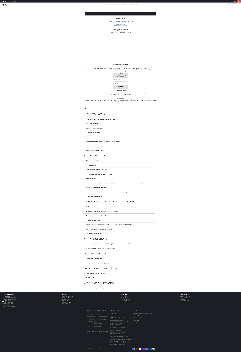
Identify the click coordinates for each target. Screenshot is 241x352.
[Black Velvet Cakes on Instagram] (5, 1)
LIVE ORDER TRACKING (10, 297)
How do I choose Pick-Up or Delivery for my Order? (99, 174)
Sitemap (88, 334)
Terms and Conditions (137, 317)
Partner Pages (121, 344)
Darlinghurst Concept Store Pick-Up (120, 22)
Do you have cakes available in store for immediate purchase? (102, 211)
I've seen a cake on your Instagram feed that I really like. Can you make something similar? (109, 224)
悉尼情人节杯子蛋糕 (91, 329)
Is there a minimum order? (92, 137)
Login (234, 1)
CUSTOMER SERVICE (9, 294)
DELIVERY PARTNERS (9, 306)
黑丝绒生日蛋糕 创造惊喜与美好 (93, 326)
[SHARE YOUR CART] (3, 301)
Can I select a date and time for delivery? (96, 169)
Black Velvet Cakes (94, 348)
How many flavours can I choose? (94, 233)
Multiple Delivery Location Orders (120, 25)
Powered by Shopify (112, 348)
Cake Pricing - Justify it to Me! (94, 258)
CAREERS (182, 299)
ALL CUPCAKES (125, 297)
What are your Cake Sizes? (93, 220)
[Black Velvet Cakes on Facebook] (3, 1)
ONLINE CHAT (7, 296)
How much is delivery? (92, 165)
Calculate (120, 86)
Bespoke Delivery (120, 27)
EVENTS (64, 294)
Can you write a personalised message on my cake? (99, 229)
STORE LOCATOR (8, 302)
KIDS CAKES (65, 299)
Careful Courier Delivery (120, 24)
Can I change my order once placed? (95, 273)
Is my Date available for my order (94, 128)
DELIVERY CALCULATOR (10, 299)
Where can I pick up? (91, 178)
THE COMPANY (184, 294)
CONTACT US (7, 300)
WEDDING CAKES (67, 297)
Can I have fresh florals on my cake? (95, 206)
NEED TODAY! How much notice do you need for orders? (100, 119)
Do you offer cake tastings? (93, 132)
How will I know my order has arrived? (96, 187)
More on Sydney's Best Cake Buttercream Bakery (97, 331)
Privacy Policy (136, 322)
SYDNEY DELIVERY (8, 303)
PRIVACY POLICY (184, 300)
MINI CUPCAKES (125, 299)
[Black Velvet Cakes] (4, 4)
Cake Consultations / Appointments (95, 146)
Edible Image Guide (120, 339)
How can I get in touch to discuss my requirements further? (101, 263)
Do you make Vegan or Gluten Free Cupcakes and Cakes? (100, 248)
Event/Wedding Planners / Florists (95, 150)
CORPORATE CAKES (67, 296)
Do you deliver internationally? (94, 196)
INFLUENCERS (66, 303)
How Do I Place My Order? (92, 123)
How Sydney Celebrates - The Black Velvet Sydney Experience (102, 288)
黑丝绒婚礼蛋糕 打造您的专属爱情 (94, 323)
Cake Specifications (118, 336)
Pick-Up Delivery (120, 13)
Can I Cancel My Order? (92, 278)
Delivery (111, 336)
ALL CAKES (124, 296)
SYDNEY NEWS (184, 297)
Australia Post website (144, 69)
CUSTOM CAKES (66, 302)
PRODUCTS (124, 294)
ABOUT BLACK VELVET (186, 296)
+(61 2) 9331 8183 (12, 1)
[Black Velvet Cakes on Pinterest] (7, 1)
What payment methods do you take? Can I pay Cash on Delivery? (103, 141)
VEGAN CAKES (125, 300)
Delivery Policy (136, 320)
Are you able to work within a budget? (96, 215)
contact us (136, 92)
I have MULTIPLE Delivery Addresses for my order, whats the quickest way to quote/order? (109, 192)
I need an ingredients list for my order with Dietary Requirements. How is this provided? (108, 244)
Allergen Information (120, 342)
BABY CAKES (65, 300)
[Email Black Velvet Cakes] (1, 1)
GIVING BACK (7, 305)
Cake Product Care (121, 338)
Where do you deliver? (92, 160)
